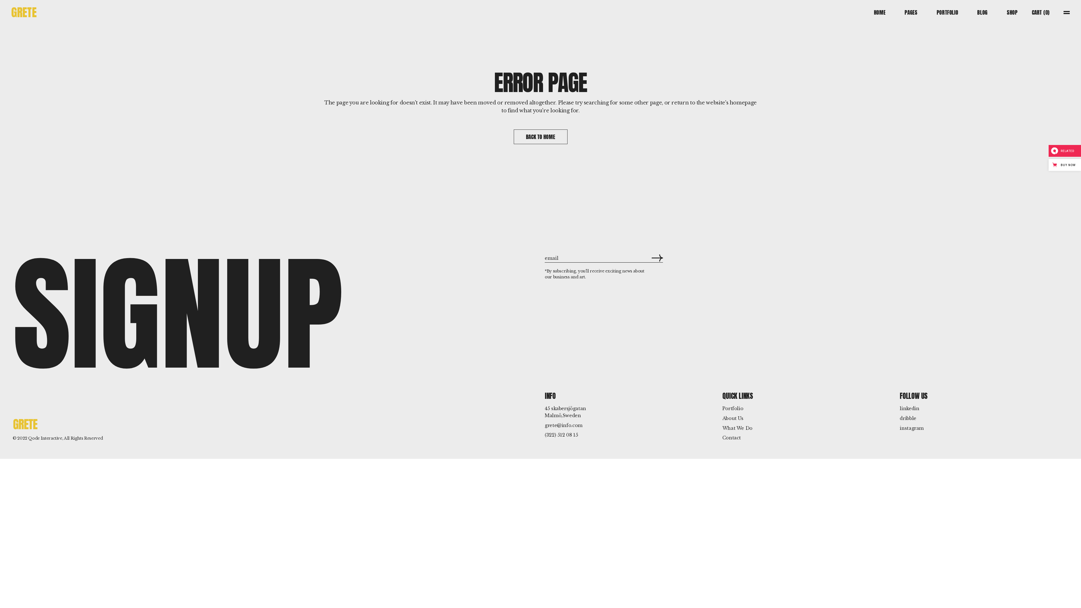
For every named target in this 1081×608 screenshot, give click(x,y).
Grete (23, 12)
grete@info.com (563, 425)
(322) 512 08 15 (561, 435)
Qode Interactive (45, 438)
